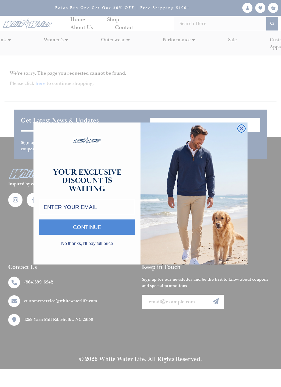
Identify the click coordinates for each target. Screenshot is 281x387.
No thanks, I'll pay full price (87, 243)
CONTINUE (87, 227)
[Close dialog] (241, 128)
